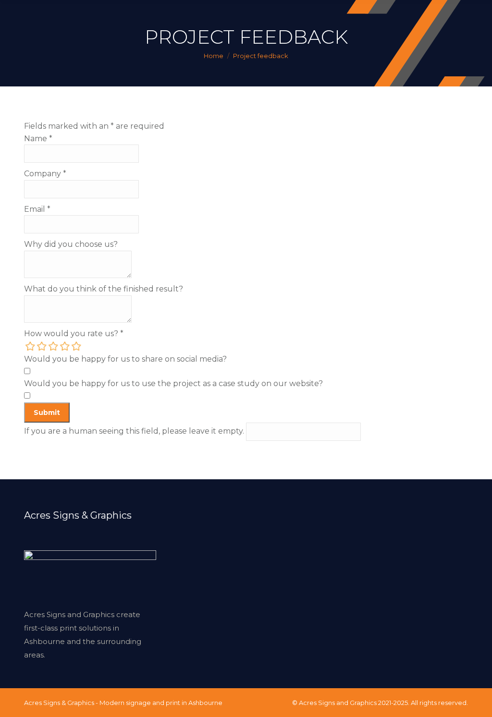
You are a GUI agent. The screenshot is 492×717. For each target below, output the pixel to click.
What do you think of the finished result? (103, 288)
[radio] (31, 346)
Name (38, 138)
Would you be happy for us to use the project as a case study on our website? (173, 383)
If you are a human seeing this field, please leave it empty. (135, 431)
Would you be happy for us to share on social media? (125, 359)
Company (45, 173)
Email (37, 209)
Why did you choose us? (71, 244)
